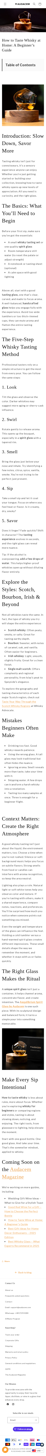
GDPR (7, 1369)
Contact (8, 1302)
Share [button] (7, 1261)
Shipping (9, 1346)
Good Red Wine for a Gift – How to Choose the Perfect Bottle (23, 1211)
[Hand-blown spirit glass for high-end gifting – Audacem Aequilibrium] (23, 1069)
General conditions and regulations (20, 1363)
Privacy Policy (11, 1358)
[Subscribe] (36, 1420)
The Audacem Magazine (15, 1375)
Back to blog (24, 1272)
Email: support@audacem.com (18, 1307)
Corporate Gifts (12, 1340)
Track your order (12, 1335)
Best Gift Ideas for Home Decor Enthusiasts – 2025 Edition (21, 1233)
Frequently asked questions (17, 1296)
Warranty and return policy (16, 1352)
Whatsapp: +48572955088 (16, 1313)
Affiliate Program (12, 1319)
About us (9, 1290)
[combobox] (37, 1451)
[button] (5, 4)
